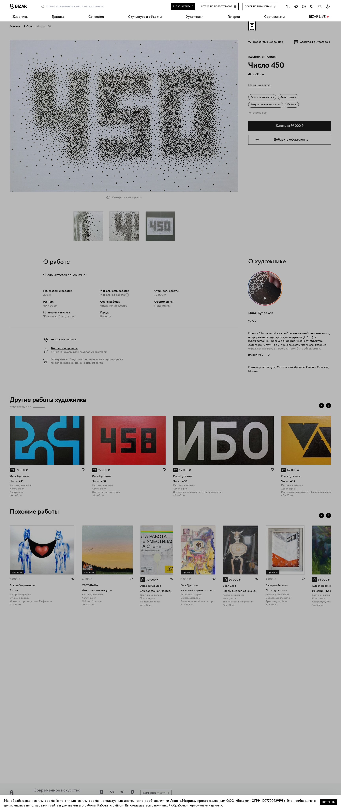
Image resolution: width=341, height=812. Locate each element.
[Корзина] (320, 6)
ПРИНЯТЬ (328, 802)
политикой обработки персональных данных (188, 805)
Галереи (234, 17)
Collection (96, 17)
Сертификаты (274, 17)
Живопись (20, 17)
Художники (194, 17)
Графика (58, 17)
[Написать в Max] (304, 6)
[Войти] (328, 6)
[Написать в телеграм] (296, 6)
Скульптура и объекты (145, 17)
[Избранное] (312, 6)
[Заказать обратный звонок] (288, 6)
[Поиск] (43, 6)
